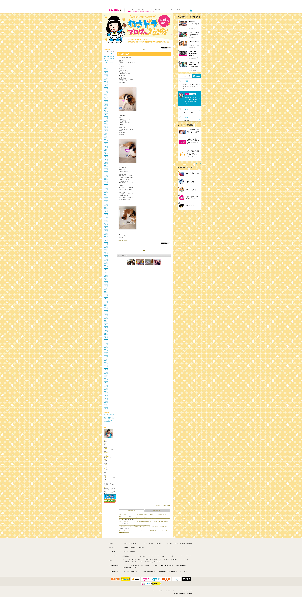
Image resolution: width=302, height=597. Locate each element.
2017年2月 (106, 233)
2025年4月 (106, 91)
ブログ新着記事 (131, 510)
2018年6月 (106, 210)
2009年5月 (106, 368)
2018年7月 (106, 208)
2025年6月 (106, 88)
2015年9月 (106, 257)
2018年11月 (106, 202)
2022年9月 (106, 136)
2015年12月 (106, 253)
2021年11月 (106, 150)
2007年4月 (106, 404)
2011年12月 (106, 323)
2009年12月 (106, 357)
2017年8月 (106, 224)
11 (111, 55)
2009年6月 (106, 366)
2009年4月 (106, 369)
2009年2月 (106, 372)
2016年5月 (106, 246)
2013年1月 (106, 304)
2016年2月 (106, 250)
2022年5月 (106, 142)
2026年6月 (106, 71)
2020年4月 (106, 178)
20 (104, 58)
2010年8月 (106, 346)
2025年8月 (106, 85)
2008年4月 (106, 386)
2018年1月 (106, 217)
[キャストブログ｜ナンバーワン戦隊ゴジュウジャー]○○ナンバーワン (134, 525)
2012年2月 (106, 320)
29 (107, 60)
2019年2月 (106, 198)
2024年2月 (106, 111)
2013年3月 (106, 301)
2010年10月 (106, 343)
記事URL (125, 240)
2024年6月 (106, 105)
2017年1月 (106, 234)
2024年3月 (106, 110)
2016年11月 (106, 237)
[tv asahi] (115, 10)
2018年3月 (106, 214)
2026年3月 (106, 75)
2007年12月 (106, 392)
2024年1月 (106, 113)
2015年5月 (106, 263)
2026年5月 (106, 72)
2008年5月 (106, 385)
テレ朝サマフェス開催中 (108, 420)
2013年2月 (106, 302)
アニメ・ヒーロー (149, 9)
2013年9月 (106, 292)
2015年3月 (106, 266)
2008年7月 (106, 382)
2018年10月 (106, 204)
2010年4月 (106, 352)
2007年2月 (106, 407)
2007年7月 (106, 399)
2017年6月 (106, 227)
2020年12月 (106, 166)
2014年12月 (106, 270)
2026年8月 (106, 68)
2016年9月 (106, 240)
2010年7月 (106, 347)
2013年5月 (106, 298)
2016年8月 (106, 242)
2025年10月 (106, 82)
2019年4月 (106, 195)
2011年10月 (106, 326)
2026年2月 (106, 76)
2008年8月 (106, 381)
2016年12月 (106, 236)
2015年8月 (106, 259)
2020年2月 (106, 181)
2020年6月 (106, 175)
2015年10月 (106, 256)
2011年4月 (106, 334)
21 (105, 58)
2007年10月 (106, 395)
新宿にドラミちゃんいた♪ (109, 418)
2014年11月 (106, 272)
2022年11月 (106, 133)
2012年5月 (106, 315)
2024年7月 (106, 104)
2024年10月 (106, 100)
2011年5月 (106, 333)
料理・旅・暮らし (179, 9)
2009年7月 (106, 365)
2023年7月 (106, 121)
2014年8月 (106, 276)
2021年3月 (106, 162)
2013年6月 (106, 297)
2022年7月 (106, 139)
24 (110, 58)
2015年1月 (106, 269)
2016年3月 (106, 249)
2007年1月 (106, 408)
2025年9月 (106, 84)
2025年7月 (106, 87)
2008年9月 (106, 379)
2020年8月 (106, 172)
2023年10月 (106, 117)
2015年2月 (106, 268)
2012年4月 (106, 317)
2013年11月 (106, 289)
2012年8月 (106, 311)
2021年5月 (106, 159)
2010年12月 (106, 340)
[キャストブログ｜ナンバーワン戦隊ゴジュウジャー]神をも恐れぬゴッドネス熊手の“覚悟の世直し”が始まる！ (144, 521)
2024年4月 (106, 108)
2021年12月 (106, 149)
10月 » (111, 62)
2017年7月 (106, 226)
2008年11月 (106, 376)
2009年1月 (106, 373)
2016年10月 (106, 239)
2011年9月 (106, 327)
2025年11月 (106, 81)
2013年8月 (106, 294)
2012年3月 (106, 318)
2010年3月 (106, 353)
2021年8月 (106, 155)
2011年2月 (106, 337)
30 (108, 60)
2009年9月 (106, 362)
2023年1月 (106, 130)
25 (111, 58)
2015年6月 (106, 262)
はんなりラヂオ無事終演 (108, 417)
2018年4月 (106, 213)
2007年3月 (106, 405)
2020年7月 (106, 173)
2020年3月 (106, 179)
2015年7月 (106, 260)
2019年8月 (106, 189)
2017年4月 (106, 230)
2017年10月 (106, 221)
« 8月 (106, 62)
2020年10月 (106, 169)
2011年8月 (106, 328)
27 (104, 60)
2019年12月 (106, 184)
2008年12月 (106, 375)
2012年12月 (106, 305)
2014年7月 (106, 278)
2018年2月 (106, 215)
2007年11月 (106, 394)
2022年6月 (106, 140)
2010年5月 (106, 350)
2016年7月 (106, 243)
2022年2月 (106, 146)
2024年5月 (106, 107)
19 (113, 56)
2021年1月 (106, 165)
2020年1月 (106, 182)
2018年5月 (106, 211)
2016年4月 (106, 247)
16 (108, 56)
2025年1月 (106, 95)
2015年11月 (106, 255)
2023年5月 (106, 124)
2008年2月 (106, 389)
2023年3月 (106, 127)
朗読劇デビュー (107, 421)
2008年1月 (106, 391)
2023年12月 (106, 114)
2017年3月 (106, 231)
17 (110, 56)
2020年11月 (106, 168)
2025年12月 (106, 79)
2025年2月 (106, 94)
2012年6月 (106, 314)
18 (111, 56)
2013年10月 (106, 291)
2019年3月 (106, 197)
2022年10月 (106, 134)
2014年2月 (106, 285)
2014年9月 (106, 275)
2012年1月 (106, 321)
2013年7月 (106, 295)
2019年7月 (106, 191)
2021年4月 (106, 160)
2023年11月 (106, 116)
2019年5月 (106, 194)
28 (105, 60)
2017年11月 (106, 220)
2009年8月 (106, 363)
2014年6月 (106, 279)
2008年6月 (106, 383)
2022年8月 (106, 137)
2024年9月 (106, 101)
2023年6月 (106, 123)
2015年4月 (106, 265)
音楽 (143, 9)
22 (107, 58)
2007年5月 (106, 402)
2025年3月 (106, 92)
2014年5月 (106, 281)
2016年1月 (106, 252)
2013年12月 (106, 288)
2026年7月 (106, 69)
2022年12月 (106, 131)
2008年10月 (106, 378)
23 (108, 58)
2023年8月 (106, 120)
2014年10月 (106, 273)
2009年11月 (106, 359)
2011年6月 (106, 331)
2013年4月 (106, 299)
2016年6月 (106, 244)
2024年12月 (106, 97)
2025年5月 (106, 89)
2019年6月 (106, 192)
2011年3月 (106, 336)
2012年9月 (106, 310)
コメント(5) (120, 240)
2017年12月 (106, 218)
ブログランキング (157, 510)
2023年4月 (106, 126)
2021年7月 (106, 156)
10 (110, 55)
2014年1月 (106, 286)
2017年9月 (106, 223)
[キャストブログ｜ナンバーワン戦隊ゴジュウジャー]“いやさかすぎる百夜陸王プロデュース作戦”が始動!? (143, 526)
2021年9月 (106, 153)
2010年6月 (106, 349)
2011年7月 (106, 330)
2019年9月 (106, 188)
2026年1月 (106, 78)
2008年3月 (106, 388)
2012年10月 (106, 308)
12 (113, 55)
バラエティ (137, 9)
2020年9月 (106, 171)
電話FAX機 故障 (124, 54)
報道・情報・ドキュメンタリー (161, 9)
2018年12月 (106, 201)
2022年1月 (106, 147)
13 (104, 56)
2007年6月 (106, 401)
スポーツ (172, 9)
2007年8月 (106, 398)
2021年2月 (106, 163)
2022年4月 (106, 143)
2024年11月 (106, 98)
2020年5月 (106, 176)
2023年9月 (106, 118)
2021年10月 (106, 152)
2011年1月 (106, 339)
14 (105, 56)
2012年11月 (106, 307)
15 (107, 56)
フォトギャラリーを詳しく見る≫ (163, 505)
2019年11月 (106, 185)
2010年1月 (106, 356)
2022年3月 (106, 144)
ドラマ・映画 (130, 9)
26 (113, 58)
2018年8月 (106, 207)
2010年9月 (106, 344)
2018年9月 (106, 205)
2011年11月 (106, 324)
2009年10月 (106, 360)
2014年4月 (106, 282)
